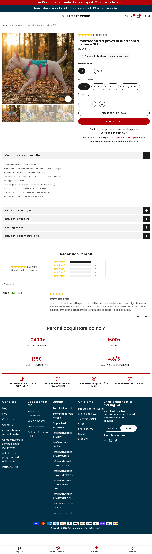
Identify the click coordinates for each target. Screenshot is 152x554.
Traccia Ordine (36, 426)
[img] (56, 294)
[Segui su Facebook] (105, 440)
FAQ (4, 413)
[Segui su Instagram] (110, 440)
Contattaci (8, 419)
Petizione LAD (10, 467)
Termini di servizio (63, 408)
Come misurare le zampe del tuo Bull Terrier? (12, 444)
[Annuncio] (76, 2)
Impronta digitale (63, 513)
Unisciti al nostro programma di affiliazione (11, 457)
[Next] (68, 69)
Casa (4, 25)
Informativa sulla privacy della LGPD (62, 484)
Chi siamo (8, 424)
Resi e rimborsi (36, 421)
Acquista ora (114, 121)
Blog (4, 408)
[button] (85, 35)
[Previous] (8, 69)
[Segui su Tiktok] (116, 440)
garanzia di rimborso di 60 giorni (121, 137)
